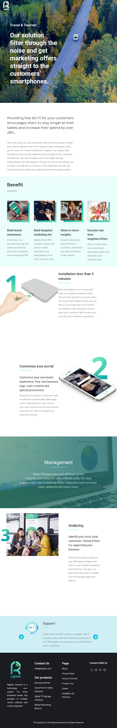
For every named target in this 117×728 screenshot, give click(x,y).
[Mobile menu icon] (112, 6)
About (65, 668)
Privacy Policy (68, 673)
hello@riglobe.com (43, 668)
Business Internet (42, 683)
